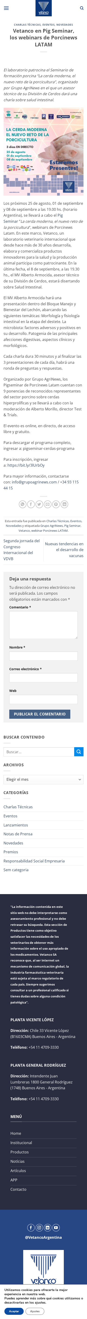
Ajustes (35, 1311)
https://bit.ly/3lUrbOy (26, 465)
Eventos (48, 24)
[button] (6, 8)
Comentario (20, 607)
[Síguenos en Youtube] (56, 1228)
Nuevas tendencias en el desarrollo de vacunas (64, 549)
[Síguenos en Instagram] (39, 1228)
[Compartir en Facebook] (31, 504)
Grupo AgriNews (51, 526)
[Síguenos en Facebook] (31, 1228)
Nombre (17, 647)
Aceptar (14, 1311)
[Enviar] (79, 751)
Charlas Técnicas (27, 24)
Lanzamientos (15, 825)
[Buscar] (82, 8)
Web (12, 690)
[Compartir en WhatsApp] (22, 504)
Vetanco (24, 530)
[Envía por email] (48, 504)
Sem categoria (16, 869)
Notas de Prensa (17, 834)
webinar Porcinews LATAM (49, 530)
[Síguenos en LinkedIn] (48, 1228)
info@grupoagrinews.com (34, 482)
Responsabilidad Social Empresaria (34, 861)
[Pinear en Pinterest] (56, 504)
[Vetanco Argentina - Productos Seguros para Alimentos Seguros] (43, 8)
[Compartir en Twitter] (39, 504)
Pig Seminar (72, 526)
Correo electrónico (25, 669)
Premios (10, 851)
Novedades (64, 24)
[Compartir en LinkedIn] (64, 504)
